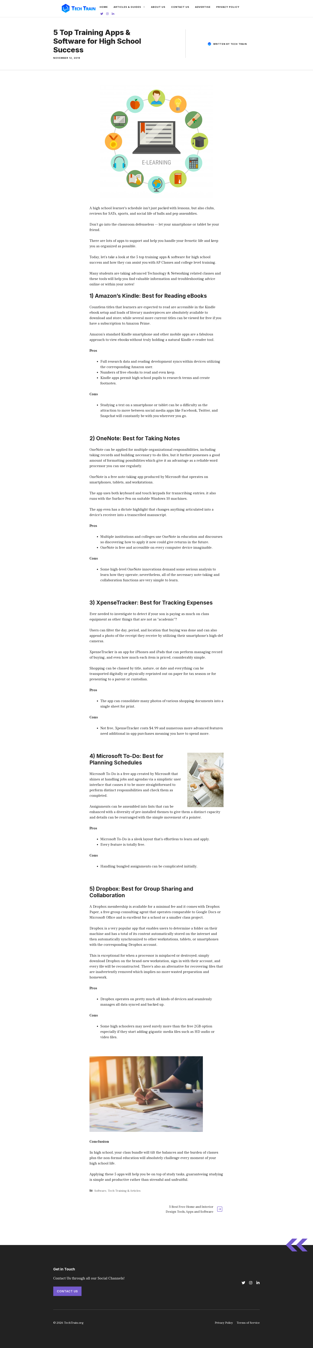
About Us (158, 6)
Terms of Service (248, 1323)
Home (104, 6)
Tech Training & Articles (124, 1191)
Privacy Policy (227, 6)
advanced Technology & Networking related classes (172, 273)
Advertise (202, 6)
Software (100, 1191)
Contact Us (180, 6)
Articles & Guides (127, 6)
